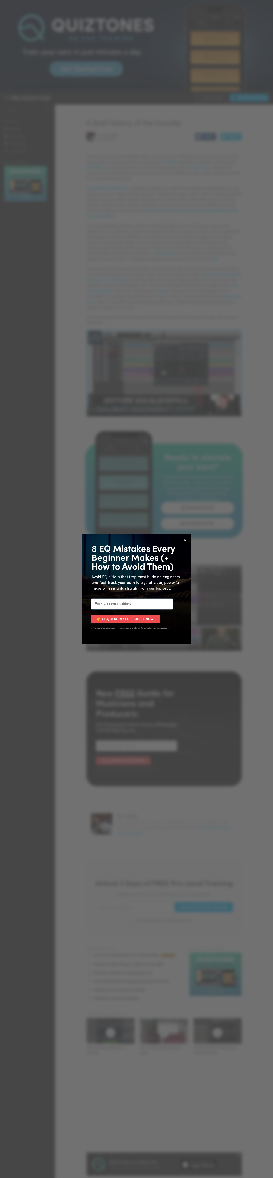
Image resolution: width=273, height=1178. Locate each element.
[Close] (185, 540)
